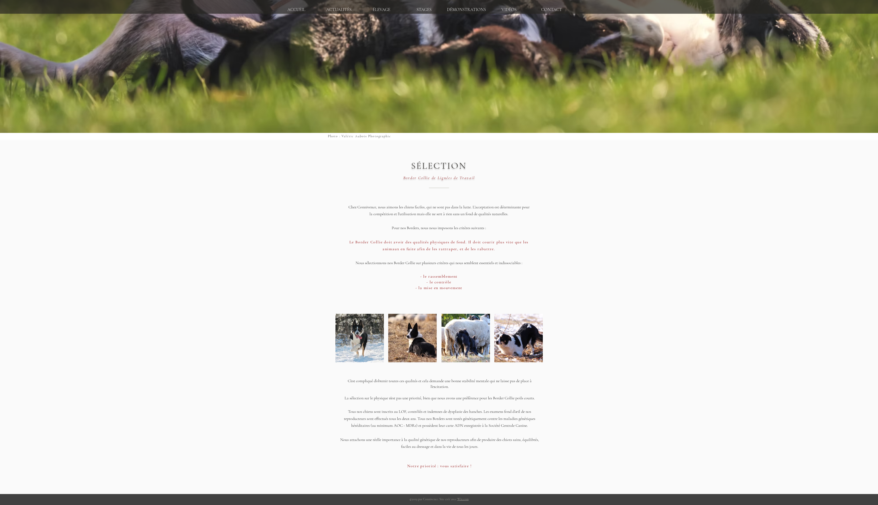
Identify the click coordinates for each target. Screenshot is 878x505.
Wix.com (463, 499)
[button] (381, 7)
